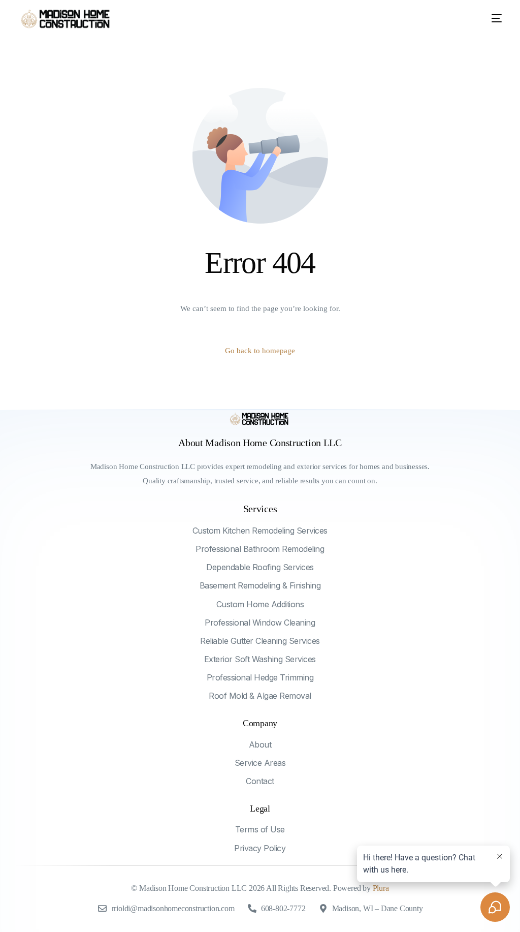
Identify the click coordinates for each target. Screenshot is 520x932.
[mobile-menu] (489, 18)
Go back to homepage (260, 351)
